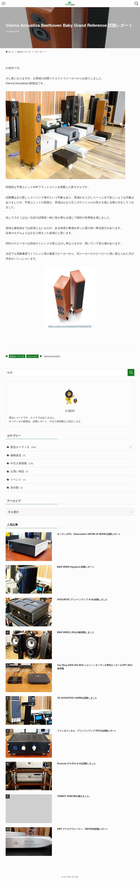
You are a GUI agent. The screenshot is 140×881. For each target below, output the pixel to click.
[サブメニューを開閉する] (130, 447)
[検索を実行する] (131, 372)
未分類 (16, 487)
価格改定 (17, 455)
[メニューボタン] (3, 3)
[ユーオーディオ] (70, 3)
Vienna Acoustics (52, 356)
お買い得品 (19, 471)
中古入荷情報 (21, 463)
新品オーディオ (17, 356)
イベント (17, 479)
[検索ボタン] (136, 3)
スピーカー (32, 356)
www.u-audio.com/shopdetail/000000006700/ (70, 326)
